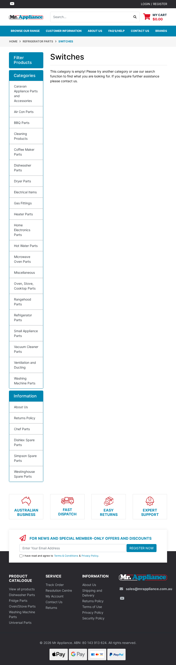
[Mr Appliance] (26, 17)
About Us (95, 31)
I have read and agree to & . (61, 555)
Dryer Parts (22, 181)
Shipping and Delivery (92, 592)
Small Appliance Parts (26, 333)
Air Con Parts (23, 112)
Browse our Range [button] (25, 31)
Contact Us (54, 602)
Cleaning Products (21, 136)
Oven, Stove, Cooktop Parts (25, 286)
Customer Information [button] (64, 31)
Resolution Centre (59, 590)
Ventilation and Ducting (25, 365)
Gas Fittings (23, 203)
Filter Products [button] (23, 60)
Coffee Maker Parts (24, 152)
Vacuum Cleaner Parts (26, 349)
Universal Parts (20, 622)
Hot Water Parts (26, 246)
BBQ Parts (21, 123)
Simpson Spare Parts (25, 458)
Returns (51, 608)
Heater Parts (23, 214)
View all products (22, 589)
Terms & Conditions (66, 555)
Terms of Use (92, 607)
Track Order (55, 585)
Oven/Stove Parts (22, 606)
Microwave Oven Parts (22, 259)
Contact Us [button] (140, 31)
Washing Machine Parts (24, 380)
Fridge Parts (18, 600)
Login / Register (154, 4)
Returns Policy (24, 418)
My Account (54, 596)
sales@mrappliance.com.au (149, 589)
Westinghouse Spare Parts (24, 474)
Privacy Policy (90, 555)
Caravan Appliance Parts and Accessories (26, 93)
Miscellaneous (24, 272)
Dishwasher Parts (22, 167)
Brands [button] (161, 31)
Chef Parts (22, 429)
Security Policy (93, 618)
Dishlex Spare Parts (24, 442)
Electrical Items (25, 192)
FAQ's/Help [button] (116, 31)
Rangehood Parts (22, 301)
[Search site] (135, 17)
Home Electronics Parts (22, 230)
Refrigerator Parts (23, 317)
